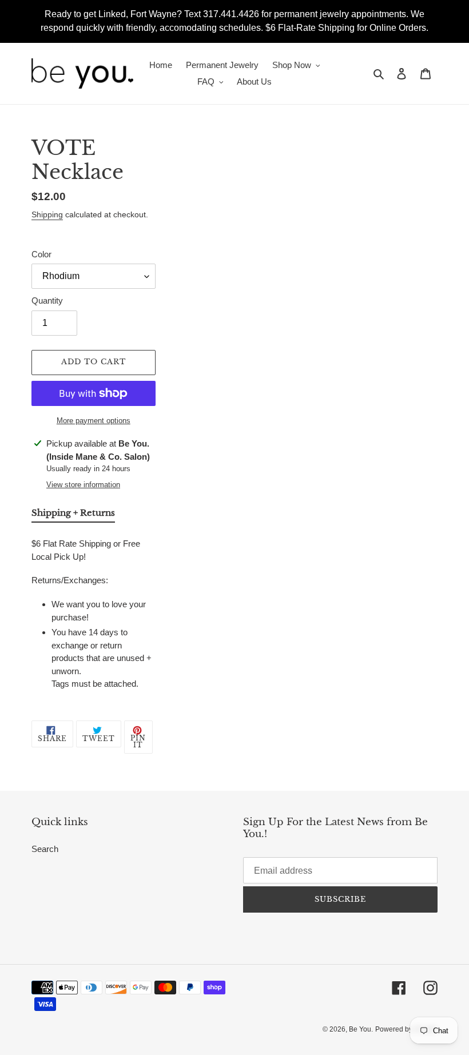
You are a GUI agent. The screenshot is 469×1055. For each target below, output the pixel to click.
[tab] (73, 515)
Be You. (361, 1029)
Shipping (47, 214)
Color (41, 254)
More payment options (93, 420)
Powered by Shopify (406, 1029)
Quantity (47, 300)
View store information (83, 484)
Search (44, 849)
